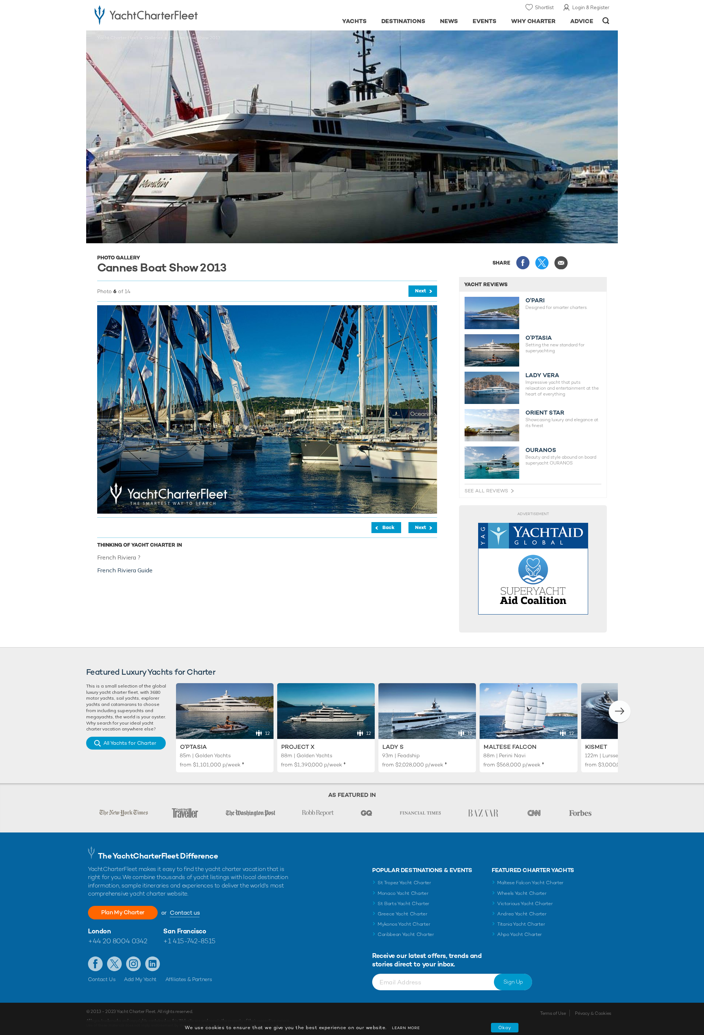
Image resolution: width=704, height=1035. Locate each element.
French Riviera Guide (125, 570)
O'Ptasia (193, 747)
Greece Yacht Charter (403, 914)
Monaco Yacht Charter (403, 893)
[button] (620, 711)
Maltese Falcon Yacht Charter (530, 882)
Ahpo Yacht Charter (519, 934)
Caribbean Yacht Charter (406, 934)
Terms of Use (553, 1013)
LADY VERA (542, 375)
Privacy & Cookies (593, 1013)
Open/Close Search (605, 20)
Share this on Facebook (522, 262)
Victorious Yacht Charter (525, 903)
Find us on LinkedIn (152, 963)
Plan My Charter (122, 912)
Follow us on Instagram (133, 963)
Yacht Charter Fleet (117, 38)
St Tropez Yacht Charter (404, 882)
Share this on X (542, 262)
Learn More (406, 1027)
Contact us (184, 912)
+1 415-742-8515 (189, 941)
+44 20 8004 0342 (117, 941)
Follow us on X (114, 963)
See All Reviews (486, 491)
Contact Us (101, 979)
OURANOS (540, 450)
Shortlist (544, 7)
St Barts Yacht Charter (403, 903)
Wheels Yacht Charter (522, 893)
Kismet (596, 747)
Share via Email (561, 262)
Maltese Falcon (510, 747)
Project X (298, 747)
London (99, 931)
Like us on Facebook (95, 963)
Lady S (393, 747)
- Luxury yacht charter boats (169, 14)
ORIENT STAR (544, 412)
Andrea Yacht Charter (522, 914)
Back (388, 527)
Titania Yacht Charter (521, 924)
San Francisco (184, 931)
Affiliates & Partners (188, 979)
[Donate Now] (533, 569)
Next (420, 291)
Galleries (153, 38)
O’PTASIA (538, 338)
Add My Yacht (140, 979)
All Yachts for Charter (129, 743)
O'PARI (534, 300)
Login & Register (590, 7)
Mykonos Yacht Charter (404, 924)
